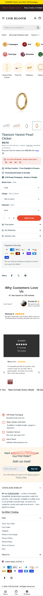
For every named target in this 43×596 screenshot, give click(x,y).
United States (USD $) (13, 562)
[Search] (38, 27)
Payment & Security (13, 245)
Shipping (29, 145)
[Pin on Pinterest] (25, 275)
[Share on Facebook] (11, 275)
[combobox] (21, 27)
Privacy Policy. (21, 477)
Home (4, 35)
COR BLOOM (13, 586)
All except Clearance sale (18, 35)
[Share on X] (18, 275)
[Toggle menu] (3, 18)
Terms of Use (33, 475)
